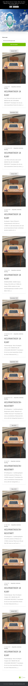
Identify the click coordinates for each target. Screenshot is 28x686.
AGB (24, 683)
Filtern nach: (5, 37)
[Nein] (26, 4)
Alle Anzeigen (14, 44)
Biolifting (6, 88)
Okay (10, 6)
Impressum (11, 683)
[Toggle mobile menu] (25, 10)
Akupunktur (13, 86)
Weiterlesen (16, 6)
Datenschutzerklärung (18, 683)
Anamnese (18, 86)
